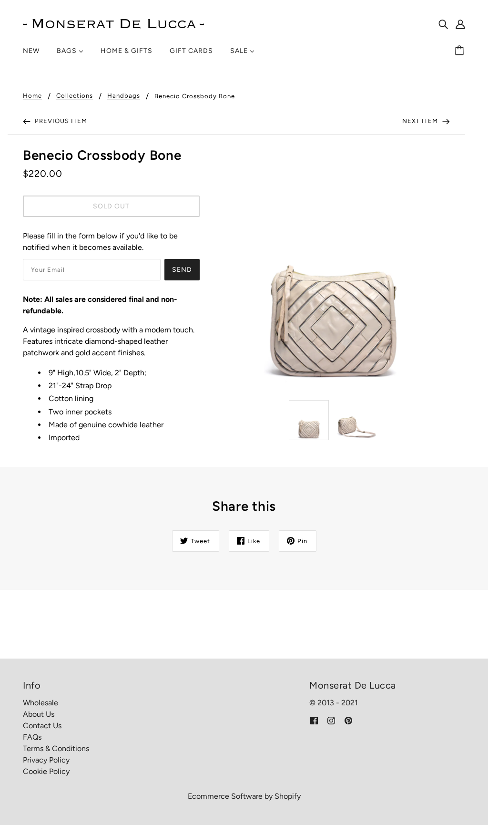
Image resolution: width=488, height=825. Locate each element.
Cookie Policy (46, 771)
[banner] (113, 23)
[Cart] (461, 51)
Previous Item (60, 120)
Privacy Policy (46, 759)
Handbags (123, 96)
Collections (74, 96)
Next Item (421, 120)
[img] (443, 23)
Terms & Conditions (56, 748)
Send (182, 270)
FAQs (32, 737)
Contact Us (42, 725)
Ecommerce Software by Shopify (244, 796)
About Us (38, 714)
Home (32, 96)
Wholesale (40, 702)
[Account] (460, 23)
